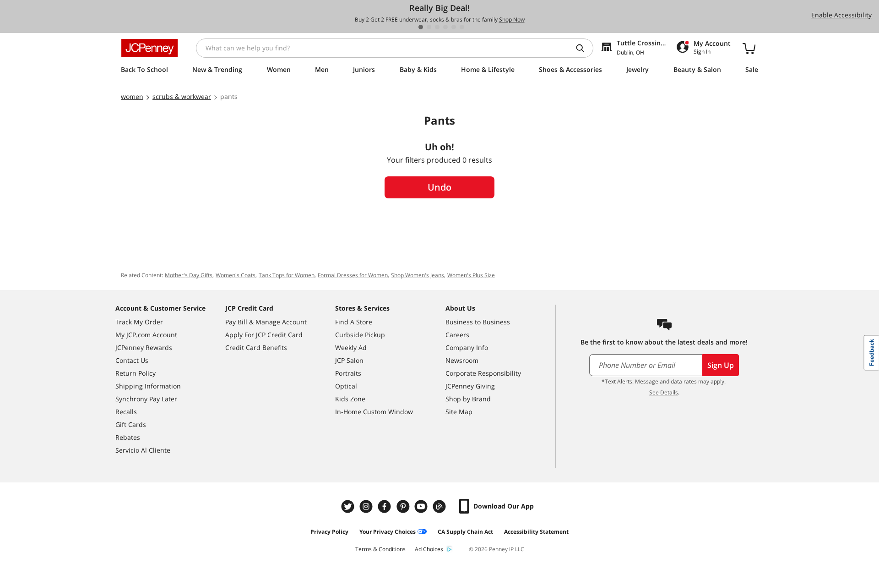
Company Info (466, 347)
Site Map (458, 411)
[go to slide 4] (445, 27)
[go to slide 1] (420, 27)
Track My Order (139, 321)
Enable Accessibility (841, 15)
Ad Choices (429, 549)
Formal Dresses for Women (353, 275)
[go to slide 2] (429, 27)
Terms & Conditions (380, 549)
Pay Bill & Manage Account (266, 321)
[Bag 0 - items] (749, 48)
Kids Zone (350, 398)
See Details (663, 392)
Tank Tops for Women (287, 275)
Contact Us (131, 360)
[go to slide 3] (437, 27)
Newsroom (461, 360)
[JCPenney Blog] (440, 506)
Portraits (348, 373)
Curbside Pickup (360, 334)
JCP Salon (349, 360)
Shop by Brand (468, 398)
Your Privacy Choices (387, 532)
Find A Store (353, 321)
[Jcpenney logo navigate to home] (149, 48)
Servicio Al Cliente (142, 450)
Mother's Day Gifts (188, 275)
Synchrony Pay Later (146, 398)
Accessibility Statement (536, 532)
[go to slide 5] (453, 27)
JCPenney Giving (470, 386)
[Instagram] (367, 506)
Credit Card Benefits (256, 347)
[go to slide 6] (462, 27)
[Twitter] (349, 506)
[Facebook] (385, 506)
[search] (584, 48)
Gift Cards (130, 424)
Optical (346, 386)
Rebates (127, 437)
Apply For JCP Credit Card (264, 334)
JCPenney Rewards (143, 347)
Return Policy (135, 373)
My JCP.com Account (146, 334)
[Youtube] (422, 506)
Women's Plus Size (471, 275)
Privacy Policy (329, 532)
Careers (457, 334)
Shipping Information (148, 386)
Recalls (126, 411)
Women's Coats (235, 275)
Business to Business (477, 321)
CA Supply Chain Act (465, 532)
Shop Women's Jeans (417, 275)
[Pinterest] (404, 506)
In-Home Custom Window (374, 411)
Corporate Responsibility (483, 373)
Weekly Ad (351, 347)
